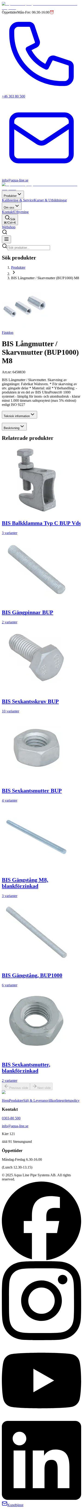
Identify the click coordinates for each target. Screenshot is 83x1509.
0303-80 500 (11, 1118)
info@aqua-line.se (15, 1126)
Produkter (10, 196)
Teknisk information (17, 416)
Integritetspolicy (68, 1100)
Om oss (9, 207)
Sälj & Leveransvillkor (39, 1100)
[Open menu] (6, 239)
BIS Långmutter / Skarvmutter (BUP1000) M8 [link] (45, 278)
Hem (5, 1100)
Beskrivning (11, 428)
